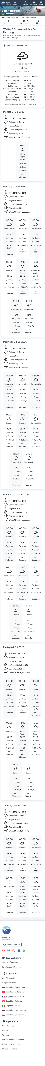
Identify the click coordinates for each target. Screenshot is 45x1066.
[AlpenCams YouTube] (3, 950)
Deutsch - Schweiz (14, 945)
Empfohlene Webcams (11, 967)
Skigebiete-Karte (9, 983)
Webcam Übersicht (10, 962)
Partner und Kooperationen (13, 1040)
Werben (5, 1035)
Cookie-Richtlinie (9, 1049)
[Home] (3, 17)
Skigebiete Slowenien (15, 1015)
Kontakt (5, 1030)
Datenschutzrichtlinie (11, 1044)
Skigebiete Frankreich (15, 996)
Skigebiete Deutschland (15, 987)
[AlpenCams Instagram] (13, 950)
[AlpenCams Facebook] (19, 950)
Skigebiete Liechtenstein (16, 1010)
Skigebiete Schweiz (14, 1001)
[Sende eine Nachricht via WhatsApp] (24, 950)
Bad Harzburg (13, 17)
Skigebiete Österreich (15, 992)
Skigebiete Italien (13, 1006)
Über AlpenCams (9, 1026)
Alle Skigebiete (8, 978)
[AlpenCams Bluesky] (8, 950)
